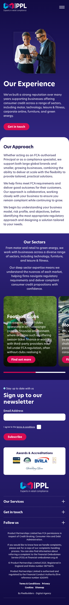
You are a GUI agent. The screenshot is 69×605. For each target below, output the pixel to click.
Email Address (13, 411)
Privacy (46, 584)
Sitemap (39, 588)
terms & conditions (26, 427)
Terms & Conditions (29, 584)
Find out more (21, 359)
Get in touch (16, 127)
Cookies (29, 588)
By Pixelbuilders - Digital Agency (34, 593)
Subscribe (15, 437)
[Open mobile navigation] (61, 7)
